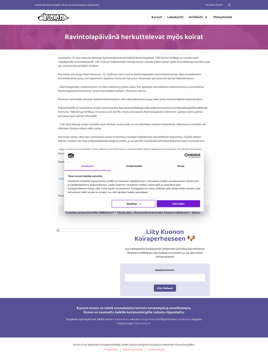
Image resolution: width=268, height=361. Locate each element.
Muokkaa (132, 203)
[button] (229, 4)
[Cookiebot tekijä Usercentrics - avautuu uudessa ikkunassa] (186, 155)
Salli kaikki (178, 203)
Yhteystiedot (222, 17)
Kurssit (157, 17)
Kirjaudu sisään (214, 5)
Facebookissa (121, 319)
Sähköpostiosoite (164, 270)
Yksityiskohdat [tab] (134, 166)
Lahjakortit (175, 17)
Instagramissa (148, 319)
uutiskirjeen (184, 319)
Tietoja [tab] (180, 166)
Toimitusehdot (156, 349)
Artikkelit (196, 17)
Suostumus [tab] (87, 166)
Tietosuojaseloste (132, 349)
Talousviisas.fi (142, 323)
